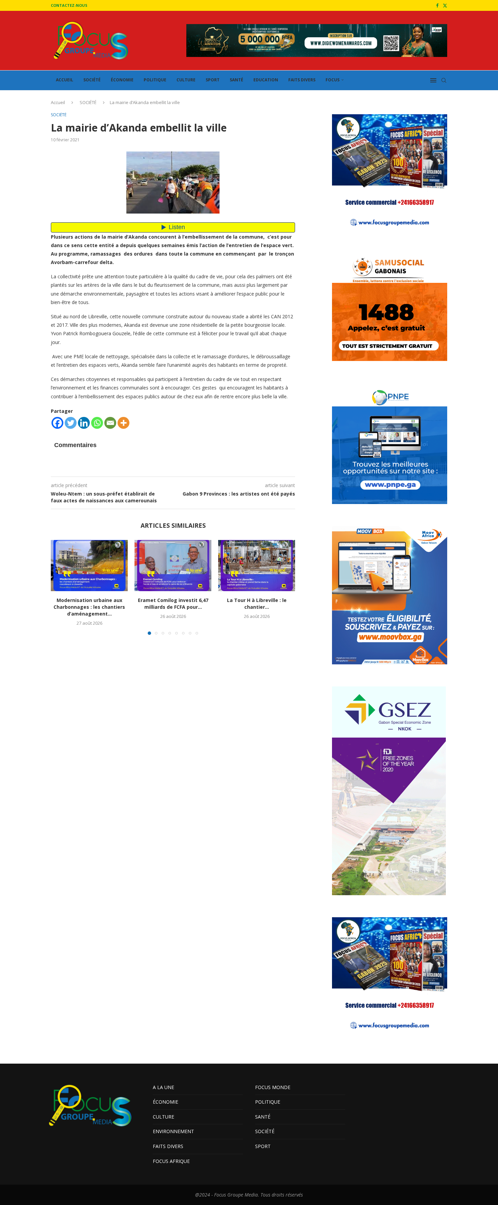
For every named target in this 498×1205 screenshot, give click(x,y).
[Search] (443, 80)
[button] (60, 587)
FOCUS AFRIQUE (171, 1161)
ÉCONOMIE (122, 80)
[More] (123, 423)
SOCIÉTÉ (92, 80)
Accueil (58, 102)
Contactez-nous (69, 5)
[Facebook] (437, 5)
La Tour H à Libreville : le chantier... (257, 603)
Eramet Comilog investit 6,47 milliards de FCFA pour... (173, 603)
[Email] (110, 423)
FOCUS (332, 80)
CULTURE (186, 80)
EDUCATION (265, 80)
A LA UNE (163, 1087)
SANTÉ (236, 80)
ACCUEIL (64, 80)
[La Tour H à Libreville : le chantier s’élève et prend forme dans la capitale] (256, 565)
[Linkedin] (84, 423)
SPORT (213, 80)
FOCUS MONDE (272, 1087)
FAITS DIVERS (301, 80)
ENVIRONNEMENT (173, 1131)
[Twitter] (445, 5)
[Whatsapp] (97, 423)
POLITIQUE (155, 80)
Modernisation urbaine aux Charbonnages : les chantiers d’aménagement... (89, 607)
